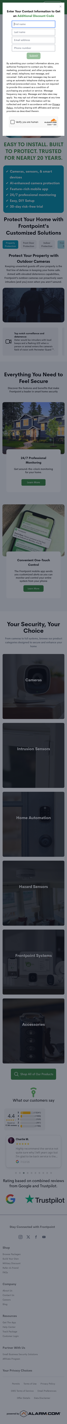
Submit (33, 56)
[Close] (60, 6)
